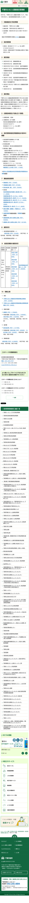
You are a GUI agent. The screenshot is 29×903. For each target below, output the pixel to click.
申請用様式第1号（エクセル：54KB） (13, 196)
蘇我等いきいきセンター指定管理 (10, 461)
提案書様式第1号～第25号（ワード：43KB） (15, 200)
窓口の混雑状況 (11, 790)
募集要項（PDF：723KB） (10, 182)
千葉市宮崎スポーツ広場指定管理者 (11, 512)
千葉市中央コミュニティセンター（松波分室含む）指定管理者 (14, 659)
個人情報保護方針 (19, 845)
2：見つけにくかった (8, 392)
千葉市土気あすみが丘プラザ (9, 596)
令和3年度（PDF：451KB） (14, 269)
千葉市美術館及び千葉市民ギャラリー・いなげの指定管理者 (14, 684)
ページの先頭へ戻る (14, 836)
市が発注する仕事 (13, 831)
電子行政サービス (11, 780)
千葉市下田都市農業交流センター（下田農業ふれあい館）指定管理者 (14, 637)
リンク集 (17, 852)
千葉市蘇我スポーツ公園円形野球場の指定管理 (13, 540)
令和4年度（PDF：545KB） (14, 276)
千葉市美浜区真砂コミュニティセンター (12, 708)
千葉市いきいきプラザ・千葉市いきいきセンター (14, 493)
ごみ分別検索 (10, 775)
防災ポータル (10, 765)
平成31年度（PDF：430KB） (14, 254)
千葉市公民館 (6, 529)
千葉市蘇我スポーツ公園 (8, 554)
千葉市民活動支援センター (9, 627)
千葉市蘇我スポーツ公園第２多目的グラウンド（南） (13, 544)
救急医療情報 (10, 770)
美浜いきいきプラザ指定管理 (9, 457)
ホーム (2, 831)
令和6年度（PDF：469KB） (17, 330)
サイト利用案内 (18, 841)
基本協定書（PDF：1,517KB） (11, 327)
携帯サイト (18, 848)
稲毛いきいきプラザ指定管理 (9, 451)
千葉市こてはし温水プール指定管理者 (11, 518)
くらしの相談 (10, 800)
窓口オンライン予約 (12, 795)
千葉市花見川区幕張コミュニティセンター (12, 574)
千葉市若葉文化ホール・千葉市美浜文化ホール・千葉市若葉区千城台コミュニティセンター (14, 502)
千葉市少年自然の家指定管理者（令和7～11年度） (14, 677)
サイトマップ (3, 841)
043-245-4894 (13, 883)
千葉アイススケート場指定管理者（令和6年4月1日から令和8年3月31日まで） (14, 673)
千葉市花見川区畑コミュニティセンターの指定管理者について (14, 497)
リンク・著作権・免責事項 (6, 845)
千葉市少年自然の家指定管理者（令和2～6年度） (14, 548)
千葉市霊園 (5, 646)
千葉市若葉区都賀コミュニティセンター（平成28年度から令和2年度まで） (14, 613)
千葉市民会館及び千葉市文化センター (11, 506)
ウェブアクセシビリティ (6, 848)
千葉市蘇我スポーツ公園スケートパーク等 (12, 663)
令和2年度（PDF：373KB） (14, 261)
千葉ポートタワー (7, 590)
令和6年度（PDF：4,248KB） (10, 341)
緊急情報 (15, 2)
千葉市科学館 (6, 421)
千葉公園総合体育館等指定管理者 (10, 633)
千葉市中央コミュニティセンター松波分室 (12, 696)
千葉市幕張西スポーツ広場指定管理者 (11, 669)
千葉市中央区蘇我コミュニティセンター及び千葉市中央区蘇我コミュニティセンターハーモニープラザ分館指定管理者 (14, 601)
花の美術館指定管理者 (8, 425)
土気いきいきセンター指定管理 (10, 464)
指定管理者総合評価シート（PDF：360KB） (23, 267)
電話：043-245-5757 (7, 361)
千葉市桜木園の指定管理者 (9, 442)
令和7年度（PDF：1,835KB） (11, 316)
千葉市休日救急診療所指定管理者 (10, 415)
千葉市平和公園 (6, 532)
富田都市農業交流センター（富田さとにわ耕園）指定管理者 (14, 623)
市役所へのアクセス (7, 872)
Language (20, 2)
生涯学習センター (7, 564)
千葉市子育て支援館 (7, 526)
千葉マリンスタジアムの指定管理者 (11, 605)
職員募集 (9, 785)
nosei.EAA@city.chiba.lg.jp (9, 364)
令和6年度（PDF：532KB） (11, 233)
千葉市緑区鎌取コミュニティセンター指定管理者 (14, 560)
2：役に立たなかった (8, 384)
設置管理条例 (9, 213)
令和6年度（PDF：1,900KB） (18, 314)
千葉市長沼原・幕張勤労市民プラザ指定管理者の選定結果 (14, 536)
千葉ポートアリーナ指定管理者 (10, 666)
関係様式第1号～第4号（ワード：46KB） (14, 206)
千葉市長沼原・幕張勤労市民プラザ (11, 470)
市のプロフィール (4, 852)
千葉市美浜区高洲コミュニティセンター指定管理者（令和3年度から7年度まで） (14, 485)
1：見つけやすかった (8, 390)
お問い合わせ (19, 872)
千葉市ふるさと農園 (7, 688)
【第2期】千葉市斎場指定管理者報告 (11, 481)
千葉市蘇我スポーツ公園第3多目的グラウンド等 (14, 616)
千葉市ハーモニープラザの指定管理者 (11, 412)
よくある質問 (10, 805)
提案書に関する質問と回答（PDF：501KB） (15, 222)
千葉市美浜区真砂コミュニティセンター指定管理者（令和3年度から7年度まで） (14, 490)
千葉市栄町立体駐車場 (8, 655)
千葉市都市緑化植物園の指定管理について (12, 608)
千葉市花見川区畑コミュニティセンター (12, 571)
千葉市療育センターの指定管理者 (10, 439)
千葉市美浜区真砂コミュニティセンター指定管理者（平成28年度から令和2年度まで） (14, 586)
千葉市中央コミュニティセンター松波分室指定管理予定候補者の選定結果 (14, 692)
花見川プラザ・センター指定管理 (10, 448)
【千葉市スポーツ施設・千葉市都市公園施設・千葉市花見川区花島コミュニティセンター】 (14, 722)
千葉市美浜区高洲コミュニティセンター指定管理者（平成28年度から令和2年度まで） (14, 582)
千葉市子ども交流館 (7, 418)
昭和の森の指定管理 (7, 551)
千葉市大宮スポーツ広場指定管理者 (11, 515)
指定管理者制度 (21, 831)
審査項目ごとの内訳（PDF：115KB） (13, 167)
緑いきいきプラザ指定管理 (9, 454)
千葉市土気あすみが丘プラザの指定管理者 (12, 557)
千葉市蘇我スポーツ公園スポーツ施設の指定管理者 (14, 478)
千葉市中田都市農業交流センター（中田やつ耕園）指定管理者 (14, 474)
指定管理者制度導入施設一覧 (12, 408)
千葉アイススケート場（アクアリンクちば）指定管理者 (14, 429)
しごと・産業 (6, 831)
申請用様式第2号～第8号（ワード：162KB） (15, 198)
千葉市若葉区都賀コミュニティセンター (12, 578)
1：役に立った (6, 382)
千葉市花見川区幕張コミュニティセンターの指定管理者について (14, 522)
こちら (20, 37)
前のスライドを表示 (23, 753)
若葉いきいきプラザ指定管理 (9, 467)
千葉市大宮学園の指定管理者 (9, 435)
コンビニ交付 (5, 749)
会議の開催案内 (11, 810)
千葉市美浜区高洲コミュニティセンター (12, 705)
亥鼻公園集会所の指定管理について (11, 509)
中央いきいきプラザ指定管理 (9, 445)
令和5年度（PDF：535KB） (14, 283)
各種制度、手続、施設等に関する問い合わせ (15, 879)
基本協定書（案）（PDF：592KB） (12, 187)
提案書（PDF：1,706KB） (10, 312)
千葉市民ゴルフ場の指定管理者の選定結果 (12, 432)
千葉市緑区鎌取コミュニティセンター (11, 593)
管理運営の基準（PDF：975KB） (12, 185)
